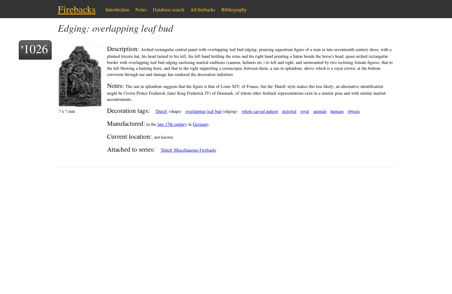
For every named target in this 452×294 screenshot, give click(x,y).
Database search (168, 9)
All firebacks (202, 9)
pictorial (289, 111)
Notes (141, 9)
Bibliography (234, 9)
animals (320, 111)
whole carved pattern (260, 111)
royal (304, 111)
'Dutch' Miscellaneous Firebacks (188, 150)
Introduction (117, 9)
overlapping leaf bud (203, 111)
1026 (35, 48)
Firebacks (77, 9)
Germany (200, 124)
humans (337, 111)
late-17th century (172, 124)
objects (354, 111)
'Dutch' (161, 111)
